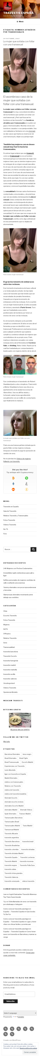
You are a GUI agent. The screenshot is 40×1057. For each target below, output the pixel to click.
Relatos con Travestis (13, 786)
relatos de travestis (12, 790)
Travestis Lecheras (27, 857)
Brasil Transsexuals (12, 762)
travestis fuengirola (10, 661)
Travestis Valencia (11, 877)
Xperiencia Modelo (10, 692)
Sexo (5, 643)
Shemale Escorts (11, 798)
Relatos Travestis (10, 638)
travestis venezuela (12, 881)
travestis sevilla (9, 674)
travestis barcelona (10, 652)
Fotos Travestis (9, 520)
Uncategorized (9, 683)
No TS (5, 529)
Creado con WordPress (12, 1040)
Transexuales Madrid (12, 826)
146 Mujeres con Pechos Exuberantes (17, 568)
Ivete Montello (10, 770)
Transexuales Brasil (12, 822)
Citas (5, 611)
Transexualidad (9, 647)
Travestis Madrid (11, 861)
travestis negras (11, 865)
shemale (32, 131)
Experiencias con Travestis (15, 766)
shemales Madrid (11, 810)
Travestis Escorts (10, 656)
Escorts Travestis (10, 616)
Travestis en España (11, 507)
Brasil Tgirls (23, 758)
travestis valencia (10, 679)
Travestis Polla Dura (27, 865)
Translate (20, 1017)
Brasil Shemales (10, 758)
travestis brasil (27, 841)
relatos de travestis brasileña (15, 794)
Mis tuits (6, 742)
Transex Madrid (25, 814)
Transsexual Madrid (12, 830)
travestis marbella (10, 670)
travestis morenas (27, 861)
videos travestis (28, 881)
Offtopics (7, 634)
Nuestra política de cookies (28, 1048)
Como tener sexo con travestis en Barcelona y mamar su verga (19, 934)
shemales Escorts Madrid (14, 806)
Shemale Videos (26, 810)
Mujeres (6, 625)
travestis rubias (10, 869)
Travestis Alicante (11, 833)
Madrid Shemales (11, 778)
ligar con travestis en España (15, 774)
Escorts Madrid (27, 762)
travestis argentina (12, 837)
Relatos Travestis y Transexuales (15, 516)
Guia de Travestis (9, 511)
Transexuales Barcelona (13, 818)
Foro (5, 534)
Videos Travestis (9, 525)
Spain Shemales (10, 814)
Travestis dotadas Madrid (14, 853)
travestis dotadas (28, 849)
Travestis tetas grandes (13, 873)
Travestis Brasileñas (12, 845)
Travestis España (18, 13)
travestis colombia (11, 849)
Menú (21, 21)
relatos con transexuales (14, 782)
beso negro (27, 754)
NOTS (5, 629)
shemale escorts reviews (14, 802)
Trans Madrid (27, 826)
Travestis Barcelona (12, 841)
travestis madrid (9, 665)
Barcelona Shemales (12, 754)
